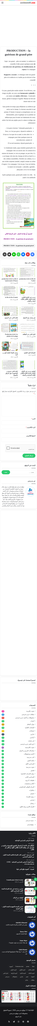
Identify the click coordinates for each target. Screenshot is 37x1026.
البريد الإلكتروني (30, 427)
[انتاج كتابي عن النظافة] (27, 327)
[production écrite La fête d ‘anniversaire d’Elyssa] (10, 272)
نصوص (32, 793)
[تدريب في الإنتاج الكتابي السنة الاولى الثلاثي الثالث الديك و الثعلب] (27, 290)
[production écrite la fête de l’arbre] (27, 272)
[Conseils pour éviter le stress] (30, 882)
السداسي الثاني (29, 777)
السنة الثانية (23, 973)
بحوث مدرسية (30, 767)
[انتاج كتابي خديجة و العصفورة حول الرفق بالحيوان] (10, 364)
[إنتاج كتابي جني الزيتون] (10, 311)
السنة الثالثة (31, 973)
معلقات (32, 980)
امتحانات (31, 731)
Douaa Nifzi (23, 931)
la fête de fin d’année (11, 297)
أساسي (32, 737)
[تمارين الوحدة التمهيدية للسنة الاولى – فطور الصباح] (30, 909)
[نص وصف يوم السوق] (27, 311)
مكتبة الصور (30, 760)
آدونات (32, 721)
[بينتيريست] (28, 254)
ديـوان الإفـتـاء (30, 797)
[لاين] (14, 254)
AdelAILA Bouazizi (21, 922)
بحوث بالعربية (30, 711)
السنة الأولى (22, 970)
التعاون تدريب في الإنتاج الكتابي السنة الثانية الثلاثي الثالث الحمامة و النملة (27, 373)
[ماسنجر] (23, 254)
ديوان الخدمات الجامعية (27, 774)
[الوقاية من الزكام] (30, 900)
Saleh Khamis (23, 949)
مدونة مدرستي (30, 820)
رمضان (32, 803)
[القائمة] (2, 3)
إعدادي (32, 800)
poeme (27, 966)
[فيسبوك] (32, 254)
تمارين (32, 734)
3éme (33, 966)
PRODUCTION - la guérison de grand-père (18, 245)
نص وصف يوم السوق (29, 317)
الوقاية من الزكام (18, 897)
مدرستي (7, 976)
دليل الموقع (18, 1016)
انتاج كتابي (5, 973)
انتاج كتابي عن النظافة (29, 334)
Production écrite (19, 966)
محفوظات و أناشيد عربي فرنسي (24, 717)
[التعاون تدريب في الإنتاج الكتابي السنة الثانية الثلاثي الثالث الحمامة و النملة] (27, 364)
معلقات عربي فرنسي (28, 714)
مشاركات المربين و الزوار (26, 750)
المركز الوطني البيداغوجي (26, 787)
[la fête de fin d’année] (10, 290)
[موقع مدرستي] (28, 3)
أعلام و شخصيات (29, 783)
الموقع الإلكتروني (30, 436)
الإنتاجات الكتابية (29, 727)
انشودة (32, 976)
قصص (32, 770)
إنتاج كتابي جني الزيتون (11, 317)
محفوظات (14, 976)
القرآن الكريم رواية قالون (27, 806)
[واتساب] (19, 254)
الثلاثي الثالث (31, 970)
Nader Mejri (23, 940)
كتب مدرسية (30, 757)
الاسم (33, 419)
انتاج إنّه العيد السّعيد (29, 353)
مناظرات (31, 790)
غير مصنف (31, 741)
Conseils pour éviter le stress (14, 880)
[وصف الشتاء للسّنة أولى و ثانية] (10, 346)
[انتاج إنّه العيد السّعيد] (27, 346)
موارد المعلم (30, 724)
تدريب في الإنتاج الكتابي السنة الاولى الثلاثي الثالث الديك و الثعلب (28, 299)
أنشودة (11, 966)
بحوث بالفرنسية (29, 747)
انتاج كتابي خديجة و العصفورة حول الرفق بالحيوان (12, 373)
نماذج (26, 980)
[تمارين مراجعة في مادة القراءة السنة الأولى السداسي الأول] (30, 891)
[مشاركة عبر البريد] (9, 254)
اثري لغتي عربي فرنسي (27, 744)
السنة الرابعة (14, 973)
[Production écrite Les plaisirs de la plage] (10, 327)
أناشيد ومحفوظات (29, 754)
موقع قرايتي (30, 824)
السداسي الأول (30, 764)
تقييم (27, 976)
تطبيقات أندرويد (29, 780)
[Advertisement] (18, 26)
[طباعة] (5, 254)
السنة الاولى (13, 970)
